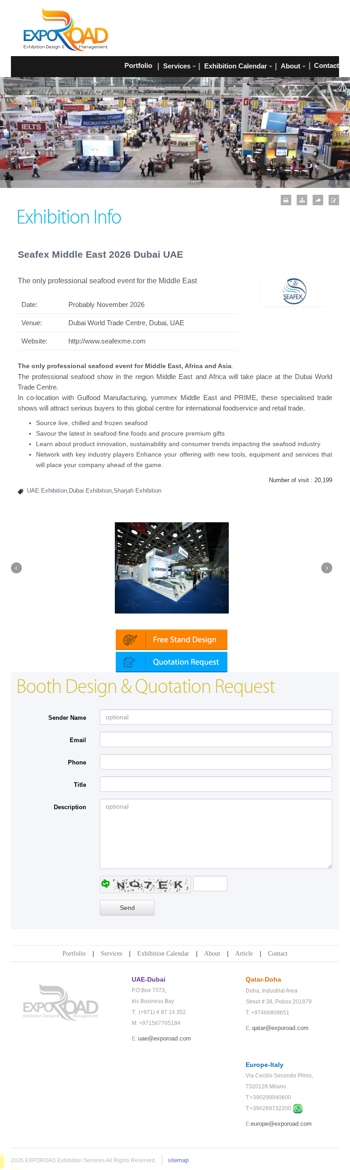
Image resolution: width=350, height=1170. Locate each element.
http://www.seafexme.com (107, 341)
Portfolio (74, 953)
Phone (77, 762)
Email (78, 740)
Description (70, 807)
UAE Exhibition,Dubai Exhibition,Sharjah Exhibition (94, 490)
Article (244, 953)
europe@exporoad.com (281, 1123)
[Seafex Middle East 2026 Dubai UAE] (293, 290)
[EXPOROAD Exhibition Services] (65, 29)
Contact (278, 953)
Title (80, 784)
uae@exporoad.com (164, 1038)
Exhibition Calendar (163, 953)
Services (111, 953)
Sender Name (67, 717)
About (212, 953)
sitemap (178, 1160)
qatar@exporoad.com (280, 1027)
